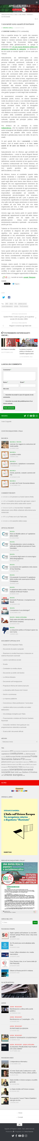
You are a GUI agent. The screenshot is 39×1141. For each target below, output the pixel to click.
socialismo (5, 770)
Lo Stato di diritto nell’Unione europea (22, 1089)
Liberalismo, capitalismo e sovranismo (22, 463)
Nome (5, 382)
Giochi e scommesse (9, 694)
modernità (24, 764)
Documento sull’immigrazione (12, 681)
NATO (28, 764)
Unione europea (13, 774)
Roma (24, 767)
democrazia (30, 754)
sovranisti (28, 769)
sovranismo (16, 769)
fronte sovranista (23, 756)
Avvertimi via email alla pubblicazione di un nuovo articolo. (18, 402)
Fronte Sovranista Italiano (19, 757)
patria (31, 764)
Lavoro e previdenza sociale (12, 660)
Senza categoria (21, 617)
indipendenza (26, 762)
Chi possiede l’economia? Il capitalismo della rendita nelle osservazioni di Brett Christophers (22, 579)
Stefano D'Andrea (29, 772)
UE (2, 775)
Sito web (6, 388)
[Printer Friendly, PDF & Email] (6, 277)
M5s (20, 764)
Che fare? (22, 14)
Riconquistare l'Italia (15, 767)
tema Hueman (29, 1131)
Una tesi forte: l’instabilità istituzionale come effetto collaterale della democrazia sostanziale (18, 510)
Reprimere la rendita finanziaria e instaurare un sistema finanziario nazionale (17, 654)
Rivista (29, 14)
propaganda (4, 767)
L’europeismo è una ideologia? (20, 610)
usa (24, 775)
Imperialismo (19, 762)
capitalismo (5, 754)
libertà (14, 764)
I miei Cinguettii (6, 421)
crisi (24, 754)
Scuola (5, 664)
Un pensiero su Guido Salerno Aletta (22, 497)
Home (20, 1113)
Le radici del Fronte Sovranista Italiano (22, 483)
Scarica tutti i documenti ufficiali (13, 731)
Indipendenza (6, 128)
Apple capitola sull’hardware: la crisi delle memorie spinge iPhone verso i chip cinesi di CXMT (23, 935)
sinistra (16, 306)
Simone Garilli (8, 28)
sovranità (5, 772)
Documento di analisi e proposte (13, 649)
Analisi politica (7, 14)
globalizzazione (22, 303)
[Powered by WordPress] (13, 1131)
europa (12, 756)
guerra (13, 762)
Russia (27, 767)
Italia (31, 762)
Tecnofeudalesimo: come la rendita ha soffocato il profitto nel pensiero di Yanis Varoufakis (22, 546)
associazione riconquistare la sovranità (24, 751)
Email (22, 382)
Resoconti (18, 1006)
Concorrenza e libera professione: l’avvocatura (18, 703)
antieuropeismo (5, 751)
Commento (7, 369)
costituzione (16, 753)
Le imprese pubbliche (10, 698)
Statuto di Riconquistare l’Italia (13, 645)
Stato (20, 772)
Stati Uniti (14, 772)
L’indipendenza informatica (18, 1061)
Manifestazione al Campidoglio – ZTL (22, 1019)
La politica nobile (15, 454)
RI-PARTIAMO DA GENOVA (19, 1028)
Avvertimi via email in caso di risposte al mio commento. (18, 396)
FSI (16, 303)
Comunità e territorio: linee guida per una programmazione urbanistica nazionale (15, 726)
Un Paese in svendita (8, 349)
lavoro (35, 762)
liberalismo (4, 764)
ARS (15, 14)
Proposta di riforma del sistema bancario (16, 686)
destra (11, 303)
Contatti (20, 1117)
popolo (34, 764)
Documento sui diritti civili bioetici (13, 673)
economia (3, 756)
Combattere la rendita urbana (12, 668)
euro (8, 756)
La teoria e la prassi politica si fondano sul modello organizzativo (27, 351)
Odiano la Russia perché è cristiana (21, 970)
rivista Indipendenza (7, 306)
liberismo (9, 764)
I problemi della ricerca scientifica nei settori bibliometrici (16, 708)
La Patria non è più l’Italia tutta (17, 516)
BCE (35, 751)
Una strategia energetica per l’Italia (14, 714)
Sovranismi (5, 17)
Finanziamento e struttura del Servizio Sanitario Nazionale (17, 719)
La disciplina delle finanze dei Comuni (15, 690)
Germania (28, 759)
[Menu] (36, 2)
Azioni (12, 1006)
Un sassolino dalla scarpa (18, 521)
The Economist (24, 306)
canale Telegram (29, 277)
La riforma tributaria (9, 677)
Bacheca (13, 442)
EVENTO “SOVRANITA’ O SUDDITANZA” (23, 1037)
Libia (17, 764)
